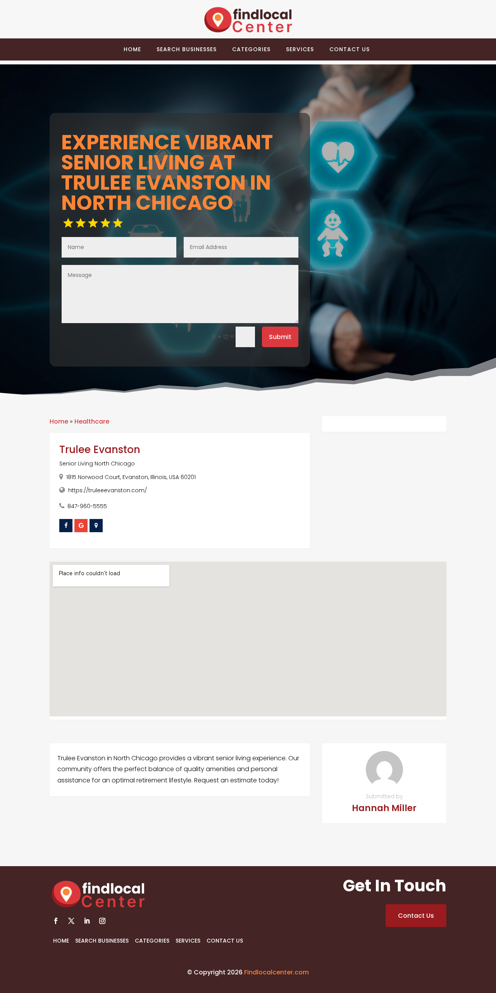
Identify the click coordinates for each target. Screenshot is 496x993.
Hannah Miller (384, 808)
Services (300, 49)
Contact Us (349, 49)
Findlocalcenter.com (276, 972)
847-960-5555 (87, 506)
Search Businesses (187, 49)
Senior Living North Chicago (97, 463)
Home (132, 49)
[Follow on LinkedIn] (87, 921)
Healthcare (91, 421)
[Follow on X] (71, 921)
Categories (251, 49)
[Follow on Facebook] (56, 921)
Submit (280, 336)
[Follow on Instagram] (102, 921)
